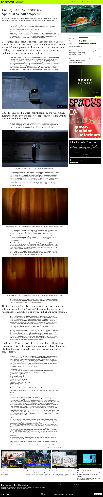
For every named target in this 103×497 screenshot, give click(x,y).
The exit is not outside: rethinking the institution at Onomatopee (64, 472)
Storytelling (92, 43)
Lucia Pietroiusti (39, 474)
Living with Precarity (24, 388)
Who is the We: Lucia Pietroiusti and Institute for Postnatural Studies (38, 472)
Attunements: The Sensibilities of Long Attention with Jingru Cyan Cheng (84, 52)
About (100, 1)
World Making (86, 43)
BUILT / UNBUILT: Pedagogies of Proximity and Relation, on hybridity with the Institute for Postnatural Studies (88, 473)
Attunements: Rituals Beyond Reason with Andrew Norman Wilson (83, 59)
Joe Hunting (6, 474)
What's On (94, 1)
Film (80, 43)
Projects (89, 1)
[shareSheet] (87, 41)
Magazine (76, 1)
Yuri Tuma (83, 479)
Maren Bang (57, 474)
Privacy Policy (92, 160)
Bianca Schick (58, 475)
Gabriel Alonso (31, 474)
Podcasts (83, 1)
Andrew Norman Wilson (76, 62)
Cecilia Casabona (64, 474)
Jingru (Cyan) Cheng (16, 397)
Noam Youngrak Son (67, 475)
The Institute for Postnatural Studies (88, 478)
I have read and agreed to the (83, 160)
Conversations (72, 49)
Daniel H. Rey (47, 474)
